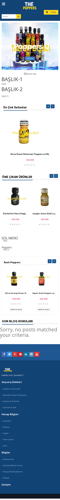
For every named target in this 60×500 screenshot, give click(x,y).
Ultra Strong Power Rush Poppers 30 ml (16, 293)
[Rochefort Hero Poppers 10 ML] (15, 196)
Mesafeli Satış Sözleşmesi (15, 395)
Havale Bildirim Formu (13, 465)
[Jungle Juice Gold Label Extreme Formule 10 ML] (45, 196)
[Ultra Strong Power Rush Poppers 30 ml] (16, 279)
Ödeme (6, 427)
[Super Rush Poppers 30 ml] (44, 279)
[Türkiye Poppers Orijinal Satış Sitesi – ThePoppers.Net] (30, 7)
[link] (30, 73)
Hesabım (7, 421)
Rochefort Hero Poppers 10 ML (15, 214)
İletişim (6, 478)
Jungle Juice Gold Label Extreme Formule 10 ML (44, 214)
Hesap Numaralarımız (13, 471)
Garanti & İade (9, 407)
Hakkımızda (8, 459)
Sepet (5, 433)
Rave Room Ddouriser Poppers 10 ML (30, 154)
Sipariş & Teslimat (11, 401)
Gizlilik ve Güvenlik (11, 389)
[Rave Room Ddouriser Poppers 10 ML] (30, 132)
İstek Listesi (8, 439)
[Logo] (8, 370)
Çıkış (5, 445)
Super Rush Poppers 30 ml (43, 293)
